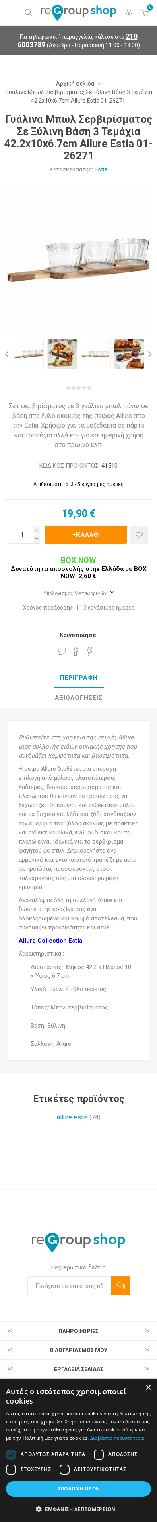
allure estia (72, 1117)
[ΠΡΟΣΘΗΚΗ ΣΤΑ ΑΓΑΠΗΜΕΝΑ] (139, 535)
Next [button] (149, 354)
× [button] (148, 1388)
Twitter (62, 651)
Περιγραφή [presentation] (79, 677)
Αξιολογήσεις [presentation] (79, 697)
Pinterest (90, 651)
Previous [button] (8, 354)
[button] (78, 1509)
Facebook (76, 651)
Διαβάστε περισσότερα (117, 1437)
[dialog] (78, 1450)
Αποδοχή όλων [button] (78, 1488)
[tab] (78, 678)
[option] (28, 354)
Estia (101, 169)
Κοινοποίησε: (79, 635)
